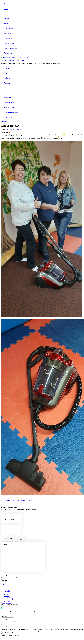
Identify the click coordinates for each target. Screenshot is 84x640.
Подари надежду (20, 500)
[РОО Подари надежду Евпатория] (7, 57)
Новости (9, 129)
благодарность (9, 500)
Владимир (18, 129)
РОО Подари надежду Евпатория (13, 60)
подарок (30, 500)
